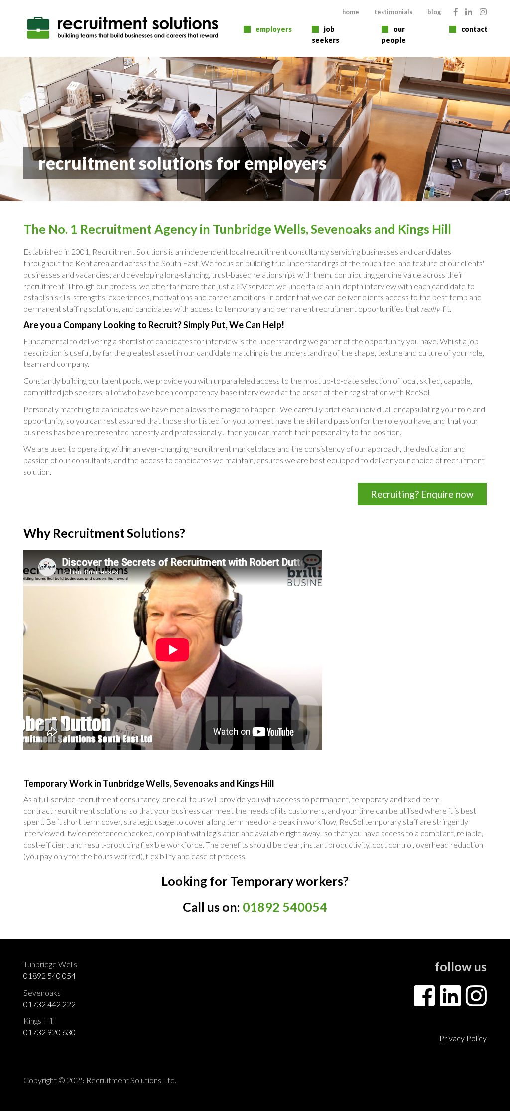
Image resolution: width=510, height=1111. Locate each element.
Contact (474, 29)
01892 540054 (285, 906)
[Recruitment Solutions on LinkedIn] (468, 11)
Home (350, 12)
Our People (394, 34)
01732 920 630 (49, 1032)
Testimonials (393, 12)
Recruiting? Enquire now (422, 494)
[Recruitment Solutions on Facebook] (456, 11)
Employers (273, 29)
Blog (434, 12)
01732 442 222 (49, 1004)
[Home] (123, 27)
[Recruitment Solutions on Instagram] (483, 11)
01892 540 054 (49, 975)
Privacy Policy (463, 1038)
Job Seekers (325, 34)
